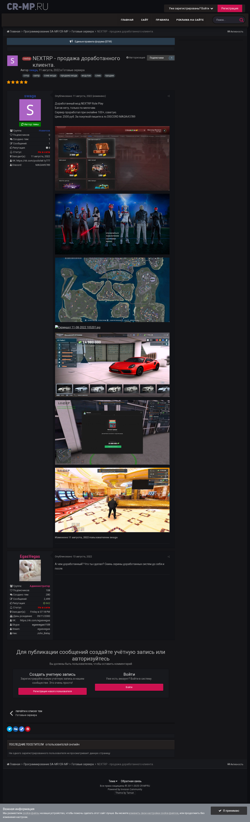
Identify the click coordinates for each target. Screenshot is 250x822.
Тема (112, 781)
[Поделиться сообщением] (169, 96)
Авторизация (137, 57)
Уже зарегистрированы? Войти (189, 8)
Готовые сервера (73, 70)
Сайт (144, 19)
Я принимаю (230, 810)
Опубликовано (73, 96)
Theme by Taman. (125, 793)
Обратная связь (131, 781)
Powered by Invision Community (125, 789)
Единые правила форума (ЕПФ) (93, 41)
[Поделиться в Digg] (15, 729)
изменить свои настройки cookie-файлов (154, 813)
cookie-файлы (31, 813)
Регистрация (229, 8)
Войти (129, 687)
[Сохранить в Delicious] (21, 729)
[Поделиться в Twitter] (9, 729)
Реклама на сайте (190, 19)
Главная (127, 19)
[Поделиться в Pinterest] (27, 729)
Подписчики (157, 57)
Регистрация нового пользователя (52, 691)
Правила (162, 19)
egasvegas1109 (41, 624)
